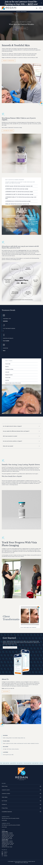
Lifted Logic (26, 862)
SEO (21, 862)
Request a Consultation (8, 60)
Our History (6, 691)
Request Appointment (21, 11)
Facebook (5, 855)
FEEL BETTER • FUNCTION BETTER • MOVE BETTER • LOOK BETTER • (27, 763)
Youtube (5, 853)
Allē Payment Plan (22, 250)
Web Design (17, 862)
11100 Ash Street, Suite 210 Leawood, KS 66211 (10, 818)
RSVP (30, 4)
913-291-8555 (4, 820)
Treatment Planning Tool (10, 647)
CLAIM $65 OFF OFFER (8, 130)
